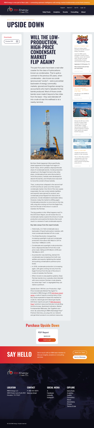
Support (62, 7)
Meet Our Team (80, 352)
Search (69, 7)
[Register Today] (82, 39)
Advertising (71, 402)
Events (65, 12)
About (83, 12)
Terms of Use (71, 406)
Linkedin (50, 395)
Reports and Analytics (14, 19)
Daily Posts (46, 12)
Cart (75, 7)
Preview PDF (9, 41)
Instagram (50, 397)
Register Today (78, 71)
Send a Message (79, 357)
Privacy (69, 404)
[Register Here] (82, 81)
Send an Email (32, 393)
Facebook (50, 393)
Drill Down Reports (28, 19)
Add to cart (47, 340)
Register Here (78, 98)
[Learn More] (82, 109)
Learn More (77, 134)
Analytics (56, 12)
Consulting (74, 12)
